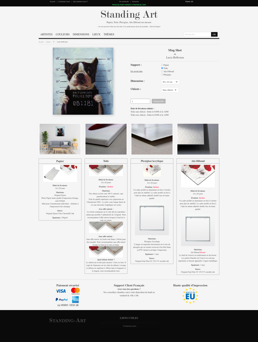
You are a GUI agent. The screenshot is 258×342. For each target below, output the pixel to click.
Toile (165, 68)
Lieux (96, 34)
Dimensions (81, 34)
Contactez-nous (64, 2)
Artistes (46, 34)
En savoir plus (137, 71)
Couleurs (63, 34)
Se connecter (124, 2)
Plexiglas (167, 74)
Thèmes (109, 34)
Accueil (52, 2)
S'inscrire (135, 2)
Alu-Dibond (168, 71)
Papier (166, 65)
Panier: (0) (189, 2)
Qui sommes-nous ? (80, 2)
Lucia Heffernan (62, 42)
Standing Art (129, 14)
